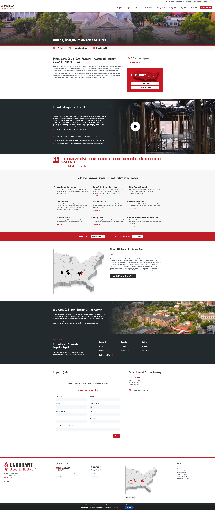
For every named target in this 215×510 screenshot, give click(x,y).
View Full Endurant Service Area (123, 276)
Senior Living (145, 350)
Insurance (123, 350)
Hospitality (124, 342)
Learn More (59, 477)
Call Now (138, 236)
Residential (145, 346)
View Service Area (145, 87)
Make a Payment (197, 1)
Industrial (123, 346)
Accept (129, 507)
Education (102, 346)
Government (102, 350)
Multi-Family (145, 342)
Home (55, 36)
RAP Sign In (188, 1)
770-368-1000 (8, 477)
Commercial (102, 342)
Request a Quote (145, 83)
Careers (205, 1)
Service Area (61, 36)
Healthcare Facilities (104, 355)
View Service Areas (130, 498)
